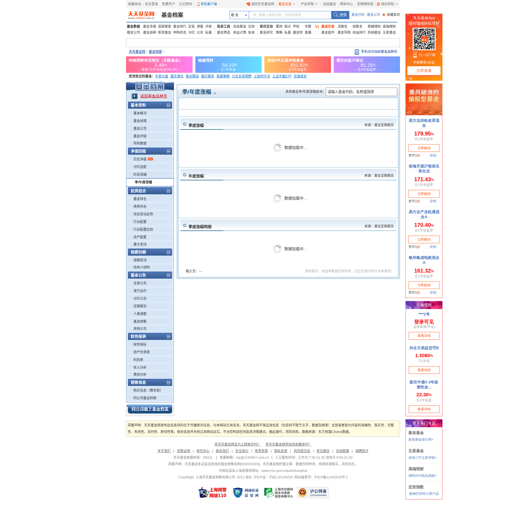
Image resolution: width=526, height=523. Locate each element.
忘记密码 (185, 4)
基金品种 (149, 32)
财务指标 (140, 344)
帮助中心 (346, 4)
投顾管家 (164, 26)
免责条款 (261, 451)
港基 (200, 26)
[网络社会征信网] (246, 492)
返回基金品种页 (153, 96)
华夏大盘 (161, 76)
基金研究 (266, 32)
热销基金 (374, 32)
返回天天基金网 (262, 4)
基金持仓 (140, 199)
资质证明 (183, 451)
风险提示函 (302, 451)
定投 (191, 26)
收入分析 (140, 367)
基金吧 (298, 32)
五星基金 (389, 32)
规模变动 (140, 260)
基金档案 (172, 15)
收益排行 (359, 32)
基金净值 (149, 26)
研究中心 (203, 451)
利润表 (138, 360)
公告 (200, 32)
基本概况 (140, 113)
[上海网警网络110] (213, 492)
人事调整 (140, 314)
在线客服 (342, 451)
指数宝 (357, 26)
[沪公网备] (313, 492)
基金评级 (140, 136)
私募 (208, 32)
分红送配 (140, 167)
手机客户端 (209, 4)
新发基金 (164, 32)
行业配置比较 (143, 230)
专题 (308, 26)
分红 (191, 32)
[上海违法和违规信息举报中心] (279, 492)
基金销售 (140, 321)
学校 (296, 26)
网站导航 (387, 4)
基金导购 (344, 32)
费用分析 (140, 375)
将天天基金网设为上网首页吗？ (238, 444)
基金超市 (328, 32)
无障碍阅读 (365, 4)
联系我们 (222, 451)
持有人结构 (141, 267)
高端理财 (389, 26)
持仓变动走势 (143, 214)
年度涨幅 (196, 176)
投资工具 (223, 26)
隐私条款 (280, 451)
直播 (308, 32)
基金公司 (373, 15)
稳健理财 (374, 26)
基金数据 (133, 26)
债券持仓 (140, 207)
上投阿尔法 (262, 76)
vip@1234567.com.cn (252, 458)
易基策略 (223, 76)
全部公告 (140, 283)
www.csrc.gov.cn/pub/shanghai (284, 471)
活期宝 (342, 26)
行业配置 (140, 222)
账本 (251, 32)
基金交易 (284, 4)
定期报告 (140, 306)
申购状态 (179, 32)
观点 (287, 26)
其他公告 (140, 329)
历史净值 (140, 159)
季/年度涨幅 (143, 182)
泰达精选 (192, 76)
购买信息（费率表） (148, 390)
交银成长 (300, 76)
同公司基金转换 (144, 398)
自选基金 (329, 4)
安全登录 (151, 4)
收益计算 (239, 32)
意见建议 (323, 451)
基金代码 (358, 15)
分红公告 (140, 298)
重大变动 (140, 244)
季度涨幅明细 (199, 226)
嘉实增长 (177, 76)
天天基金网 (137, 52)
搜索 (340, 15)
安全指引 (241, 451)
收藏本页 (391, 15)
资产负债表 (141, 352)
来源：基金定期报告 (379, 125)
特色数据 (140, 143)
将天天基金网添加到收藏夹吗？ (288, 444)
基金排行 (179, 26)
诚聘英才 (361, 451)
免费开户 (168, 4)
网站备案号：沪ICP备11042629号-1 (321, 477)
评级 (208, 26)
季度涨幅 (196, 125)
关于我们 (164, 451)
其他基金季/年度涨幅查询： (305, 92)
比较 (251, 26)
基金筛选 (223, 32)
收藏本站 (134, 4)
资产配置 (140, 237)
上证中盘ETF (281, 76)
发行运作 (140, 291)
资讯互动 (266, 26)
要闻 (279, 26)
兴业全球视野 (241, 76)
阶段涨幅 (140, 175)
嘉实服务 (207, 76)
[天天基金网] (142, 15)
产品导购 (307, 4)
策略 (279, 32)
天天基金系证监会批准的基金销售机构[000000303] (222, 464)
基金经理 (140, 121)
